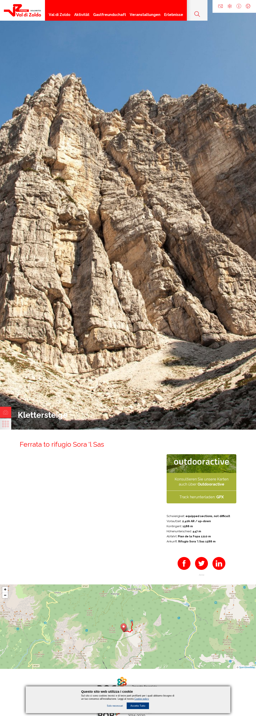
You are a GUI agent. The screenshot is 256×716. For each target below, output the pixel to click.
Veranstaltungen (145, 14)
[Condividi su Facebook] (184, 571)
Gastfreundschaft (109, 14)
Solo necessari (115, 705)
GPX (220, 497)
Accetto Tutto (137, 705)
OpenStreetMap (247, 667)
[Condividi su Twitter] (201, 571)
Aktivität (81, 14)
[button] (124, 627)
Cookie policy (141, 698)
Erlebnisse (173, 14)
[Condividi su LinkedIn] (218, 571)
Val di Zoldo (59, 14)
